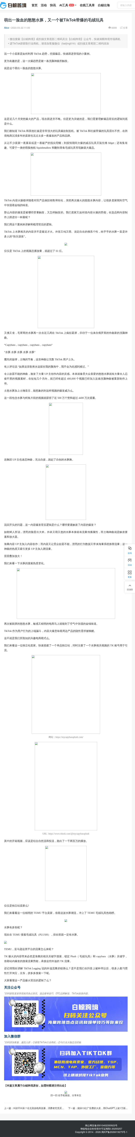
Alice (6, 27)
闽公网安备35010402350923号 (101, 1125)
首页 (35, 5)
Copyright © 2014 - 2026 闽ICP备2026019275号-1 (101, 1132)
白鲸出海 (104, 5)
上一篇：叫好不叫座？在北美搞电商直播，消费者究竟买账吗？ (36, 1108)
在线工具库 (87, 5)
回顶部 (130, 589)
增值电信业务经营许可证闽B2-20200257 (101, 1128)
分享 (125, 27)
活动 (44, 5)
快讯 (53, 5)
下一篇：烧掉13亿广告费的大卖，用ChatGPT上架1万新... (98, 1108)
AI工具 (68, 5)
